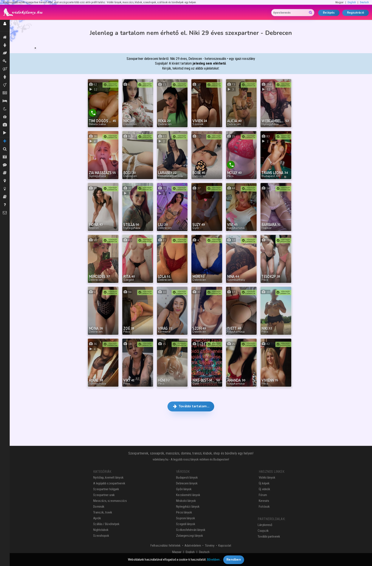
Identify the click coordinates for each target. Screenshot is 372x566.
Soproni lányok (185, 518)
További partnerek (269, 536)
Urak (5, 77)
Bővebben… (214, 559)
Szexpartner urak (104, 495)
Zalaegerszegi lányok (189, 536)
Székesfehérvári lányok (190, 530)
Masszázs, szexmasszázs (110, 501)
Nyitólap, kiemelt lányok (108, 477)
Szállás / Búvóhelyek (5, 101)
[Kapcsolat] (5, 213)
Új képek (5, 125)
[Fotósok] (5, 157)
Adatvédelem (192, 545)
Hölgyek (5, 45)
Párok (5, 69)
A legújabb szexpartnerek (109, 483)
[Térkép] (5, 181)
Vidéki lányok (267, 477)
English (352, 2)
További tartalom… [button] (193, 406)
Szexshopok (101, 536)
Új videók (5, 133)
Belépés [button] (329, 13)
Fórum (263, 495)
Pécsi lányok (184, 512)
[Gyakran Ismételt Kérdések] (5, 205)
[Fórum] (5, 173)
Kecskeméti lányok (188, 495)
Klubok (5, 109)
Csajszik (263, 531)
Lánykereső (265, 525)
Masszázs (5, 53)
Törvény (210, 545)
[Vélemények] (5, 165)
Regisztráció (355, 13)
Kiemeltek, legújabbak (5, 37)
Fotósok (264, 507)
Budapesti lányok (187, 477)
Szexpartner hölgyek (106, 489)
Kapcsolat (224, 545)
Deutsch (364, 2)
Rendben (233, 559)
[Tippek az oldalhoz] (5, 189)
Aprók (5, 93)
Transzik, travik (5, 85)
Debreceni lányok (187, 483)
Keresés (264, 501)
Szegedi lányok (185, 524)
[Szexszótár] (5, 197)
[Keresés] (5, 149)
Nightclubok (100, 530)
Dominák (5, 61)
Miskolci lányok (186, 501)
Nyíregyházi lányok (188, 507)
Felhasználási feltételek (165, 545)
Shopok (5, 117)
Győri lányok (184, 489)
